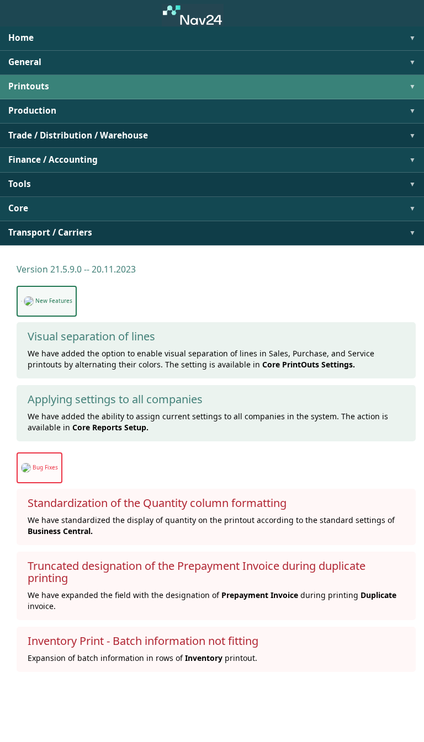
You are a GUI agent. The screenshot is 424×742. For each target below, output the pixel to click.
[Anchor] (13, 269)
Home (21, 38)
